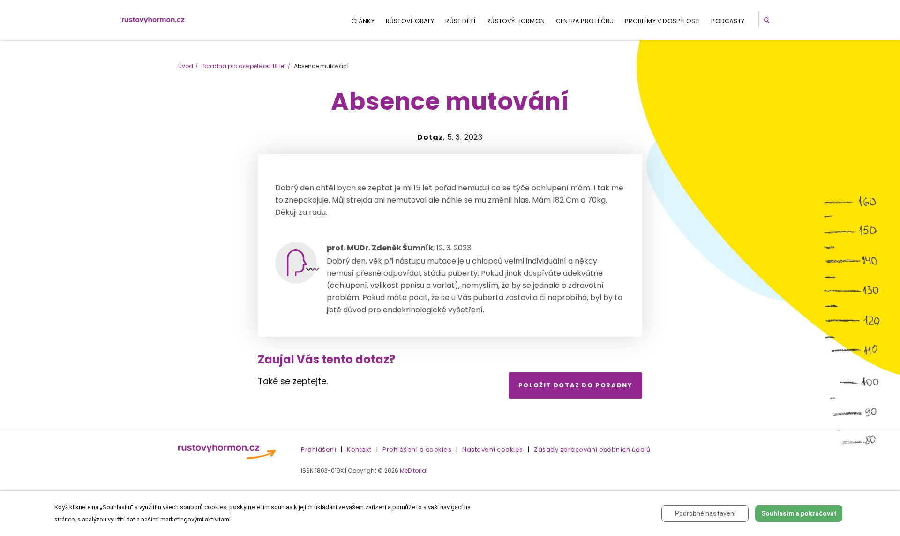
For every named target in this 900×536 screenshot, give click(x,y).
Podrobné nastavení (705, 513)
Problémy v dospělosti (662, 21)
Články (363, 21)
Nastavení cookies (492, 449)
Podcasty (727, 21)
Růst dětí (460, 21)
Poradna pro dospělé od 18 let (244, 66)
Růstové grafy (410, 21)
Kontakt (359, 449)
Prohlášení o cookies (416, 449)
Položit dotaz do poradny (575, 385)
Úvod (185, 66)
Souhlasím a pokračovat (799, 513)
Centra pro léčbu (585, 21)
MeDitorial (414, 471)
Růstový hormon (516, 21)
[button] (768, 20)
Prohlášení (318, 449)
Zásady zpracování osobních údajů (592, 449)
